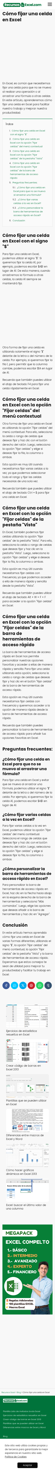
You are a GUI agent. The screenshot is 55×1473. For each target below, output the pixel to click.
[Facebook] (6, 985)
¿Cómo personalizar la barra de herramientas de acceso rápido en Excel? (28, 211)
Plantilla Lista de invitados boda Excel (21, 1411)
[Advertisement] (27, 52)
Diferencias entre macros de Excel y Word (24, 1427)
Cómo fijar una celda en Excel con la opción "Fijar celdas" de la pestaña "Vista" (26, 154)
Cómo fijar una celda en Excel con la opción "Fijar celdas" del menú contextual (26, 142)
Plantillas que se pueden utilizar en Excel (23, 1423)
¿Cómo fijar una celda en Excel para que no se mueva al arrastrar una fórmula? (29, 191)
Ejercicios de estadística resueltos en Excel (24, 1415)
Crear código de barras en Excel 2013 (22, 1419)
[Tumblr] (48, 985)
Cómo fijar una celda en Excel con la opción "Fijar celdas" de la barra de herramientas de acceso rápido (25, 170)
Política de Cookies (16, 1456)
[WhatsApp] (39, 985)
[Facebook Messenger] (14, 985)
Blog (5, 1436)
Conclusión (19, 220)
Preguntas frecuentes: (25, 182)
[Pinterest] (31, 985)
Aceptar (27, 1465)
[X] (23, 985)
